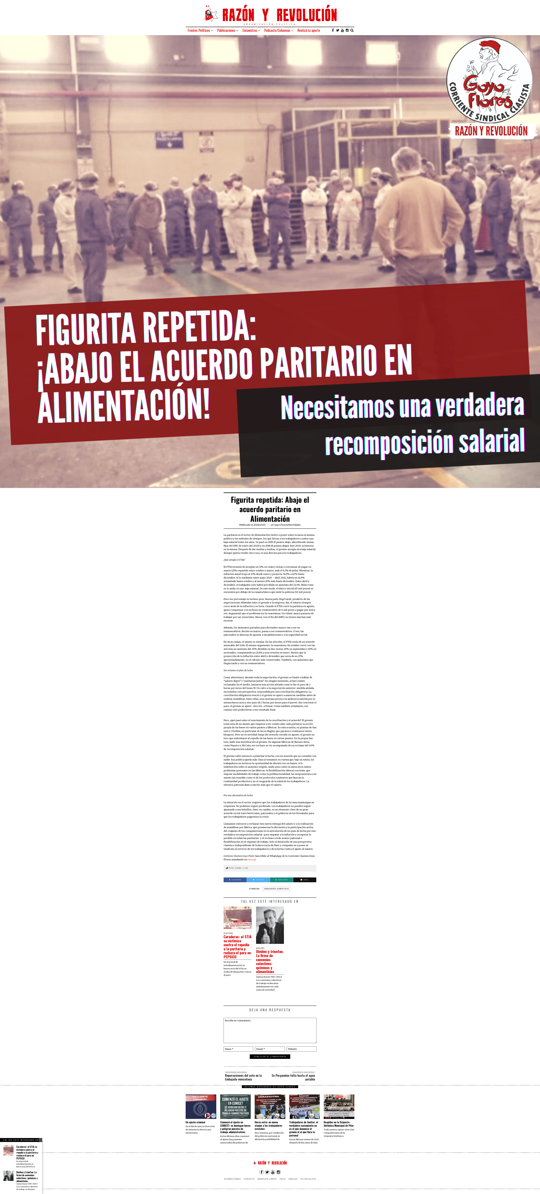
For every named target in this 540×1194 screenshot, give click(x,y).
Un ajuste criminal (195, 1122)
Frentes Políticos (199, 30)
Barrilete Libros (267, 1179)
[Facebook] (332, 30)
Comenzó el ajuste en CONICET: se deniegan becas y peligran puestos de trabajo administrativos (235, 1127)
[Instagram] (347, 30)
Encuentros (249, 30)
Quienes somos (232, 1179)
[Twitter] (337, 30)
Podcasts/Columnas (277, 30)
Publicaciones (226, 30)
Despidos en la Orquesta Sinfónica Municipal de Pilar (339, 1123)
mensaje (252, 859)
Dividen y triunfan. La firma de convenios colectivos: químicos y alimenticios (270, 961)
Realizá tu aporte (308, 30)
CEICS (283, 1179)
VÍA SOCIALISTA (308, 1179)
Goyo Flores (281, 524)
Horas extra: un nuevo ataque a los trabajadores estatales (268, 1125)
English (293, 1179)
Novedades (294, 524)
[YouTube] (342, 30)
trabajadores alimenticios (276, 889)
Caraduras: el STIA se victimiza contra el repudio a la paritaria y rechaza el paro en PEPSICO (237, 946)
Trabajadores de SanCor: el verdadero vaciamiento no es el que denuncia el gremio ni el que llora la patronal (303, 1128)
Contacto (249, 1179)
